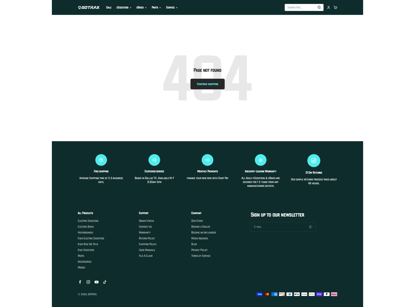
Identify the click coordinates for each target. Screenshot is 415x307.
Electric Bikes (86, 227)
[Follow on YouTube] (96, 282)
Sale (108, 7)
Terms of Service (200, 256)
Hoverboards (85, 232)
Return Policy (147, 238)
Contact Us (145, 227)
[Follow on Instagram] (88, 282)
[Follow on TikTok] (105, 282)
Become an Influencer (203, 232)
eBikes (140, 7)
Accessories (84, 262)
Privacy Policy (199, 250)
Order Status (146, 221)
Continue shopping (207, 84)
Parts (155, 7)
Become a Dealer (200, 227)
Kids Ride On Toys (88, 244)
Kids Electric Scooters (91, 238)
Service (170, 7)
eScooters (122, 7)
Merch (81, 267)
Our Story (197, 221)
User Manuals (147, 250)
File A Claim (146, 256)
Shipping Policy (148, 244)
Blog (194, 244)
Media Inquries (199, 238)
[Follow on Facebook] (80, 282)
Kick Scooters (86, 250)
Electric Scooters (88, 221)
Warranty (145, 232)
